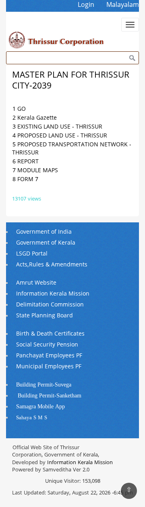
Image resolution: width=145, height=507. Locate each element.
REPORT (28, 161)
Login (86, 5)
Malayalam (122, 5)
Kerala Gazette (37, 118)
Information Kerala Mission (52, 294)
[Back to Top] (129, 491)
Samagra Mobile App (40, 406)
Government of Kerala (45, 243)
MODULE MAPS (37, 170)
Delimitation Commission (50, 305)
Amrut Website (36, 283)
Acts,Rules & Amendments (51, 265)
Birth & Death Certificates (50, 334)
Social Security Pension (47, 345)
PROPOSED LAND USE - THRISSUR (62, 136)
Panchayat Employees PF (49, 356)
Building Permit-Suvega (43, 385)
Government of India (44, 232)
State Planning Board (44, 316)
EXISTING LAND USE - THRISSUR (59, 127)
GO (21, 109)
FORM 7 (27, 179)
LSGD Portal (32, 254)
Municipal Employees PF (48, 366)
